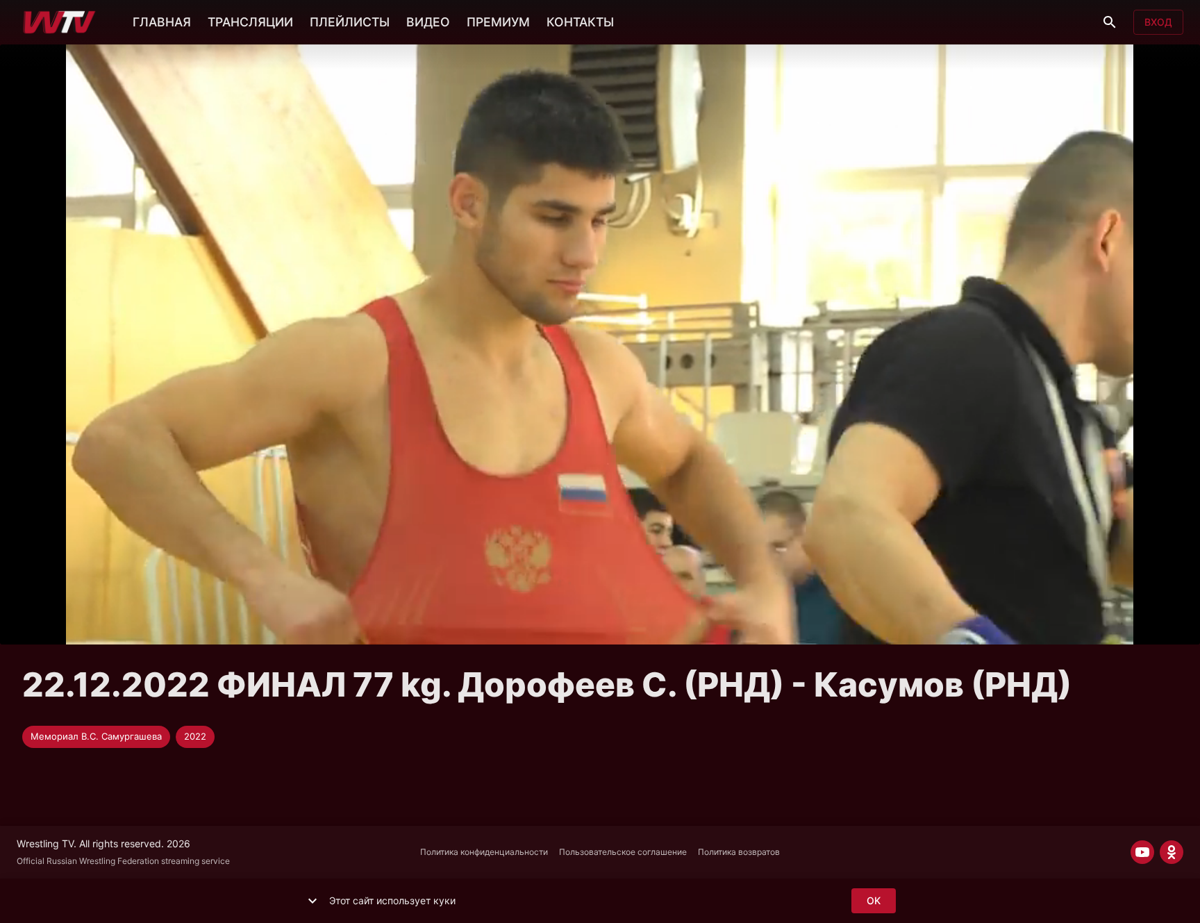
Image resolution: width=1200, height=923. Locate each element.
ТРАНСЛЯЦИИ (250, 22)
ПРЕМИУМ (498, 22)
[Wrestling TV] (59, 22)
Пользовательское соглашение (623, 852)
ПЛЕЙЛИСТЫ (350, 22)
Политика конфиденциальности (484, 852)
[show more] (312, 900)
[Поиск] (1109, 22)
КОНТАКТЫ (580, 22)
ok (874, 900)
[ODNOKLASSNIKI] (1171, 852)
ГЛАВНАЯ (162, 22)
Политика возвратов (739, 852)
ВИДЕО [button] (428, 22)
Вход (1158, 22)
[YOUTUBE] (1142, 852)
